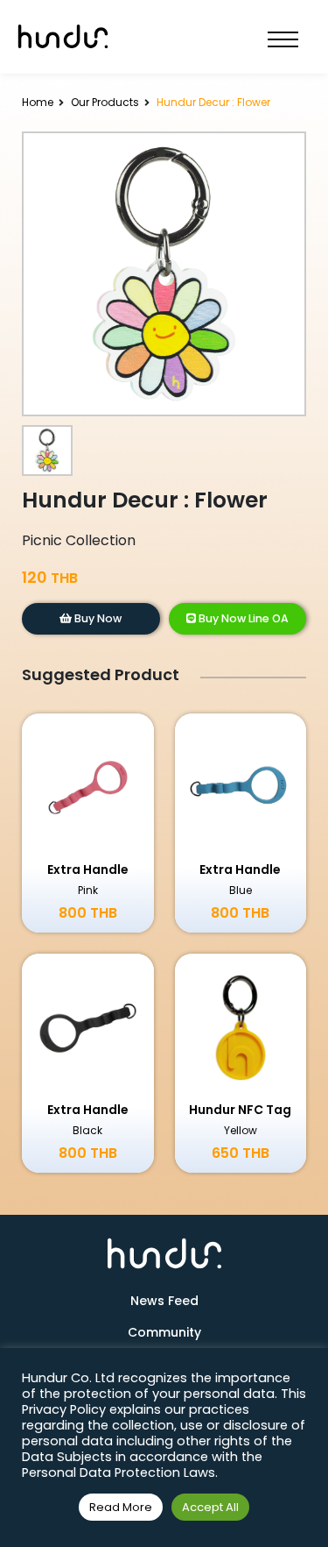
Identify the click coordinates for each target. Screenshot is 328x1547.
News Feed (164, 1300)
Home (37, 102)
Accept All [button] (210, 1507)
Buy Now (97, 618)
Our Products (105, 102)
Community (164, 1332)
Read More (120, 1507)
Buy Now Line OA (242, 618)
